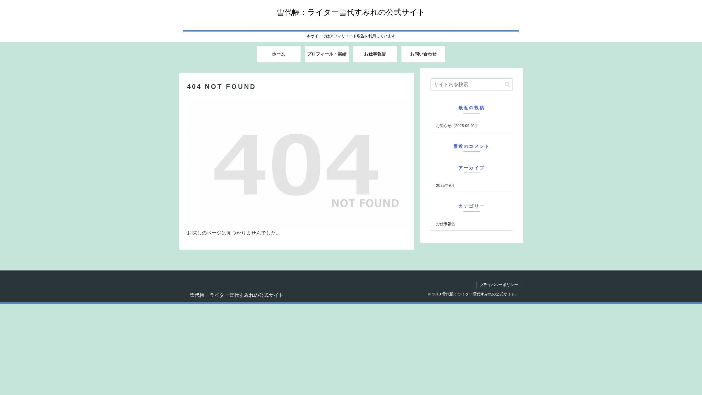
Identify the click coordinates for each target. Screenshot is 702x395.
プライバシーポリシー (499, 285)
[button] (507, 84)
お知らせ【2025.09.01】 (457, 125)
